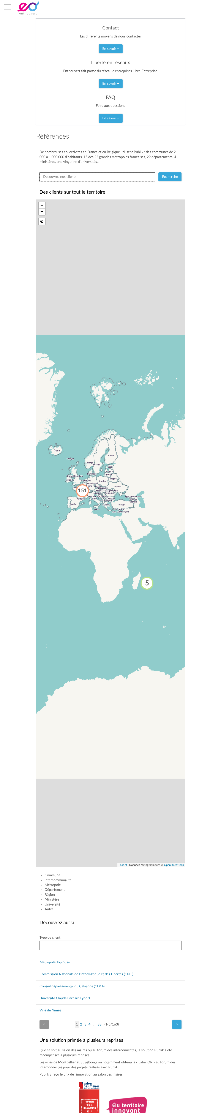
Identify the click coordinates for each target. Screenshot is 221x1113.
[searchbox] (45, 945)
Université (52, 904)
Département (55, 889)
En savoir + (110, 48)
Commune (52, 875)
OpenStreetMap (174, 865)
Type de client (49, 937)
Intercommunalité (58, 880)
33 (99, 1024)
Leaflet (122, 865)
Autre (49, 909)
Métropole (53, 885)
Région (50, 894)
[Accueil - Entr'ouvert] (34, 8)
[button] (146, 583)
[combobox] (110, 945)
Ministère (52, 899)
